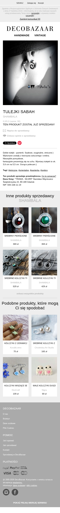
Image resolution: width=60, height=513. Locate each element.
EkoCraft (16, 390)
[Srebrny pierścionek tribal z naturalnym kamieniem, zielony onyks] (44, 220)
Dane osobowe (9, 423)
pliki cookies (32, 485)
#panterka (34, 170)
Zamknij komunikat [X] (30, 19)
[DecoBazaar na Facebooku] (15, 492)
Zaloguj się (31, 3)
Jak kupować (8, 441)
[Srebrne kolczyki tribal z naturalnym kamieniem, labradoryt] (16, 262)
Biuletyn (6, 419)
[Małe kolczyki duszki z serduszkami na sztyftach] (44, 370)
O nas (5, 414)
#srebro (44, 170)
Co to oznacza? (49, 176)
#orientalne (23, 170)
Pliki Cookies (8, 428)
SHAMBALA (10, 116)
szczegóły (35, 13)
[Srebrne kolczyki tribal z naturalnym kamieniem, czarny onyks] (44, 262)
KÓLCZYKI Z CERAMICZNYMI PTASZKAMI (24, 343)
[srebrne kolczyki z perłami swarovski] (44, 327)
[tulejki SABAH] (30, 72)
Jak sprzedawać (10, 445)
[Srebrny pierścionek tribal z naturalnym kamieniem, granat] (16, 220)
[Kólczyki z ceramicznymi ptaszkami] (16, 327)
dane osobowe (19, 485)
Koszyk (41, 3)
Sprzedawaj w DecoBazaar (14, 455)
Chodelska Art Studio (44, 347)
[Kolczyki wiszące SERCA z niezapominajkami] (16, 370)
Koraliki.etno (15, 347)
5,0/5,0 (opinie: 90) (11, 121)
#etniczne (12, 170)
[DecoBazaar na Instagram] (6, 492)
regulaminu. (17, 482)
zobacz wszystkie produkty (30, 293)
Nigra (44, 390)
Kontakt (6, 450)
